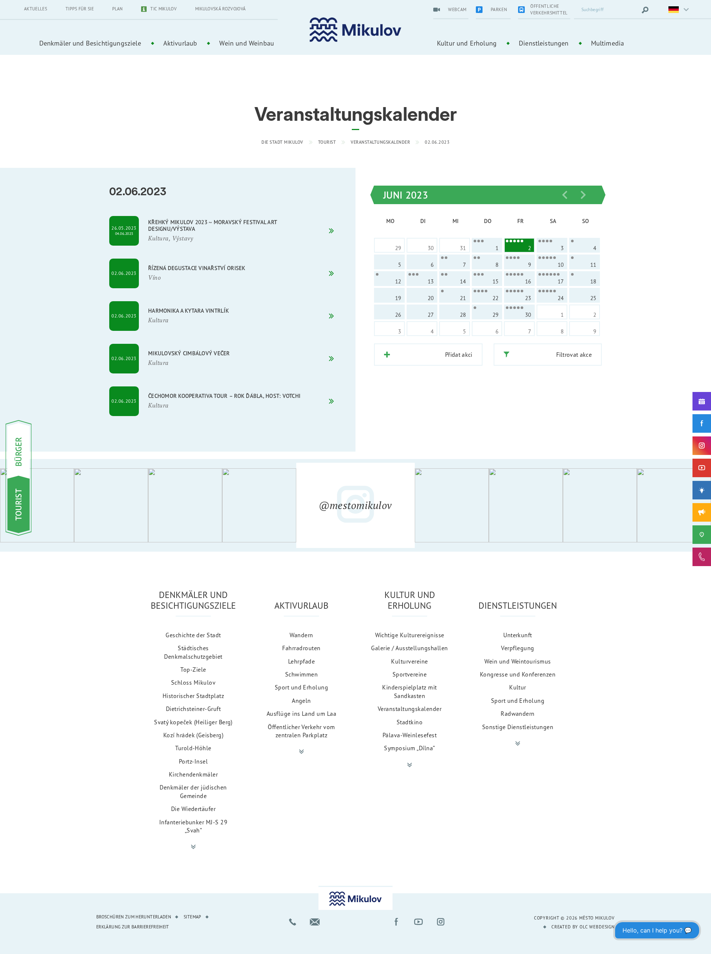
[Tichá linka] (701, 557)
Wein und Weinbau (246, 43)
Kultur (517, 687)
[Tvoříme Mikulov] (701, 490)
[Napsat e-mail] (315, 922)
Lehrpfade (301, 661)
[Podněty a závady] (701, 534)
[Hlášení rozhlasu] (701, 512)
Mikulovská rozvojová (220, 8)
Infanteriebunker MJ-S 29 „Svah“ (193, 826)
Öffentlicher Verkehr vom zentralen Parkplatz (301, 731)
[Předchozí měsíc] (564, 195)
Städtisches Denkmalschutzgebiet (193, 652)
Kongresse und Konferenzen (517, 674)
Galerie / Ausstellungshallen (409, 648)
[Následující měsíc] (583, 195)
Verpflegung (517, 648)
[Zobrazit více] (193, 847)
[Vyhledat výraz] (645, 10)
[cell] (487, 245)
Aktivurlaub (180, 43)
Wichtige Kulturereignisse (409, 635)
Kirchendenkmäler (193, 774)
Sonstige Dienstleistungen (517, 727)
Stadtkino (410, 722)
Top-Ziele (193, 669)
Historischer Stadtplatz (193, 695)
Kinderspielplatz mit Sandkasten (409, 691)
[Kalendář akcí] (701, 401)
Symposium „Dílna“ (409, 748)
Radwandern (518, 713)
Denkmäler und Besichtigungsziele (90, 43)
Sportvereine (410, 674)
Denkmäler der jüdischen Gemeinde (193, 791)
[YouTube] (701, 468)
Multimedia (607, 43)
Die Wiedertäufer (193, 808)
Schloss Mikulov (193, 682)
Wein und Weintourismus (517, 661)
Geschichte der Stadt (193, 635)
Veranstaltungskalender (380, 142)
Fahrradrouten (301, 648)
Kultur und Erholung (467, 43)
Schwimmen (301, 674)
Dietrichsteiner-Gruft (193, 708)
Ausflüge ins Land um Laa (302, 713)
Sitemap (192, 917)
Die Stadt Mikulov (282, 142)
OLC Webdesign (597, 927)
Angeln (301, 700)
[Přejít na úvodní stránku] (355, 29)
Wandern (301, 635)
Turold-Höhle (193, 748)
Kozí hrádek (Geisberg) (193, 735)
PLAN (117, 8)
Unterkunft (517, 635)
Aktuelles (35, 8)
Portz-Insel (193, 761)
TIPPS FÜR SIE (80, 8)
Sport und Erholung (301, 687)
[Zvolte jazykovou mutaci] (673, 10)
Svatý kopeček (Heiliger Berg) (193, 722)
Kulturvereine (409, 661)
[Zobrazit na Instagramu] (37, 505)
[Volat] (292, 922)
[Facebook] (701, 423)
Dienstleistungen (544, 43)
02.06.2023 (437, 142)
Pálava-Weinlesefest (410, 735)
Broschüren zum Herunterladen (133, 917)
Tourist (327, 142)
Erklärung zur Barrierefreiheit (132, 927)
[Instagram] (701, 445)
